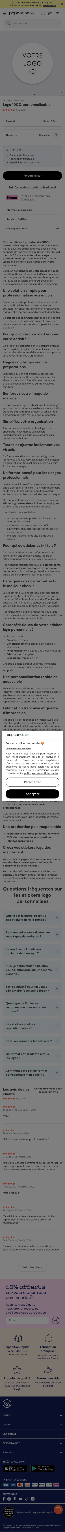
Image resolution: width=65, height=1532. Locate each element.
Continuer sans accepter (18, 748)
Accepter (33, 794)
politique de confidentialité (41, 773)
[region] (32, 766)
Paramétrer (32, 782)
